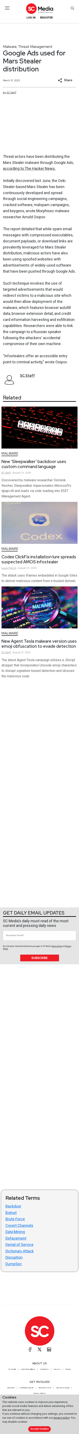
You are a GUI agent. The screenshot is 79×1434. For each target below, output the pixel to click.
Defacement (15, 1238)
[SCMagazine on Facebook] (30, 1349)
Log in (31, 17)
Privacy (68, 1369)
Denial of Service (19, 1244)
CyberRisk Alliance (28, 1369)
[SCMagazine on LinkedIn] (49, 1349)
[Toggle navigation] (7, 8)
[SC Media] (39, 8)
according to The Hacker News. (29, 168)
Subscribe (39, 958)
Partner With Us (39, 1393)
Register (46, 17)
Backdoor (13, 1206)
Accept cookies (40, 1428)
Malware (10, 46)
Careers (57, 1369)
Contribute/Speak (26, 1387)
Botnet (11, 1212)
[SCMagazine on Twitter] (39, 1349)
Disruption (14, 1257)
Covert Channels (19, 1225)
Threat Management (35, 46)
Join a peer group (62, 1387)
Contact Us (44, 1369)
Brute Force (15, 1219)
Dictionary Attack (19, 1251)
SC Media (12, 1369)
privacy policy (62, 1417)
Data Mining (15, 1232)
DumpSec (13, 1264)
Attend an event (44, 1387)
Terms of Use (56, 946)
